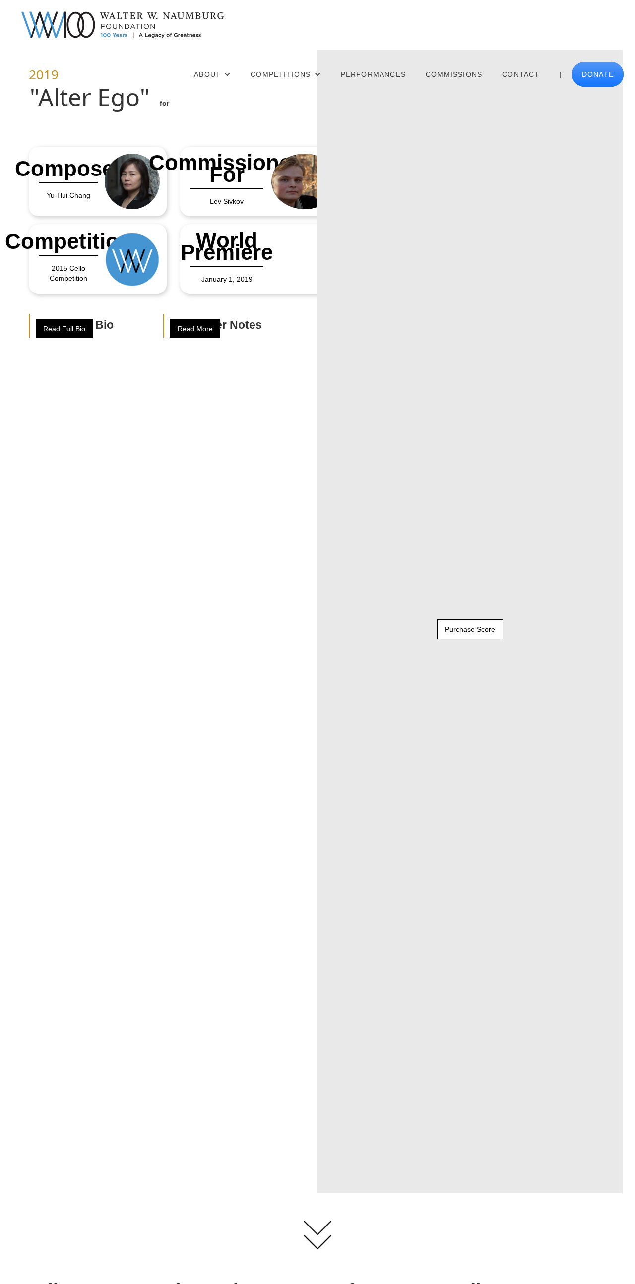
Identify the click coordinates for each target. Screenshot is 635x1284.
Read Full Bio (64, 329)
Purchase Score (470, 629)
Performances (373, 74)
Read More (195, 329)
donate (598, 74)
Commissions (454, 74)
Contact (520, 74)
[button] (212, 74)
